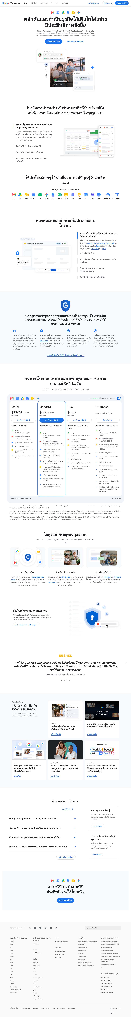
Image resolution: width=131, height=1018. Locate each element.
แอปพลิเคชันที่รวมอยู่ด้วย (18, 938)
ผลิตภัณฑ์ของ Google (59, 1008)
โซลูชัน (26, 3)
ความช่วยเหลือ (72, 1008)
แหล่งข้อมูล (65, 3)
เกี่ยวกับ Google (45, 1008)
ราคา (57, 3)
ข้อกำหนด (35, 1008)
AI (51, 3)
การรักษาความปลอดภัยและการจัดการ (42, 939)
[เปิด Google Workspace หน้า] (11, 3)
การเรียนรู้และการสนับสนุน (109, 938)
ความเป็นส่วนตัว (26, 1008)
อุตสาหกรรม (44, 3)
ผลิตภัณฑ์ (34, 3)
